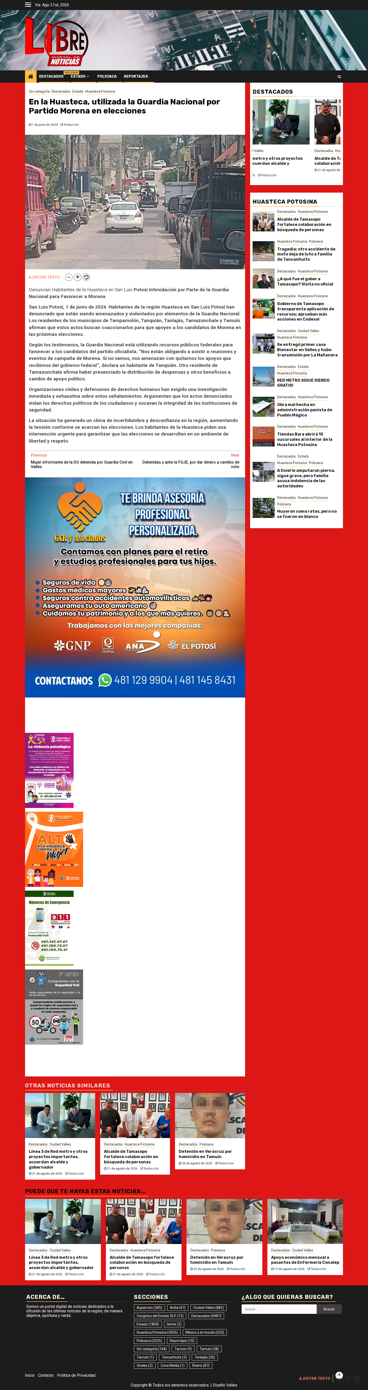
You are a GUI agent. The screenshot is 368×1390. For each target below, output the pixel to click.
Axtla (178, 1308)
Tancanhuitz (174, 1357)
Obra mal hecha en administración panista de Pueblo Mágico (304, 410)
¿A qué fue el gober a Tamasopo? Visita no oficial (305, 281)
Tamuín (209, 1349)
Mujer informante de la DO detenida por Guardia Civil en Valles (82, 461)
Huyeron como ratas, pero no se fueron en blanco (307, 514)
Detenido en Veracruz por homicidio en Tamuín (205, 1154)
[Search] (339, 76)
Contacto (46, 1375)
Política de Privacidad (76, 1375)
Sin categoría (39, 91)
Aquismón (149, 1308)
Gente (174, 1324)
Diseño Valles (225, 1385)
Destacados (51, 76)
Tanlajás (205, 1357)
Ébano (201, 1365)
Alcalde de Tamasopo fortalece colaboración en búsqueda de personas (131, 1156)
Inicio (30, 1375)
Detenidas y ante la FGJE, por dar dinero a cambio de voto (190, 461)
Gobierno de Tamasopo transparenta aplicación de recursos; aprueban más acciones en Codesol (305, 311)
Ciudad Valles (60, 1144)
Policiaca (107, 76)
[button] (69, 277)
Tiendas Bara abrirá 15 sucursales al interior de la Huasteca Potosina (304, 439)
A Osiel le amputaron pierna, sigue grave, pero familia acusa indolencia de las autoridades (306, 478)
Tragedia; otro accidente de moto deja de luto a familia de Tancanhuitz (306, 254)
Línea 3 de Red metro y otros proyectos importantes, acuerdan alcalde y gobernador (58, 1159)
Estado (78, 76)
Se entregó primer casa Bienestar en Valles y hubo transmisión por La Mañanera (307, 349)
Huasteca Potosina (100, 91)
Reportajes (136, 76)
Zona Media (172, 1365)
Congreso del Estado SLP (160, 1316)
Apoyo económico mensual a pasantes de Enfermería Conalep (305, 1260)
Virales (145, 1365)
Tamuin (183, 1349)
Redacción (71, 124)
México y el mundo (205, 1332)
